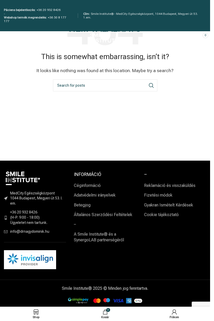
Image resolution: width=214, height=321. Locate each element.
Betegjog (82, 205)
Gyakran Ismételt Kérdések (168, 205)
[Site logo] (105, 38)
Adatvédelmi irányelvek (95, 195)
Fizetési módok (158, 195)
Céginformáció (87, 185)
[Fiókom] (184, 39)
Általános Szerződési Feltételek (103, 214)
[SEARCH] (151, 85)
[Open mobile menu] (6, 39)
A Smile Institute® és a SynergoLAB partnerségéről (99, 237)
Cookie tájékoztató (161, 214)
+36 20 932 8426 (49, 10)
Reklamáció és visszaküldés (169, 185)
